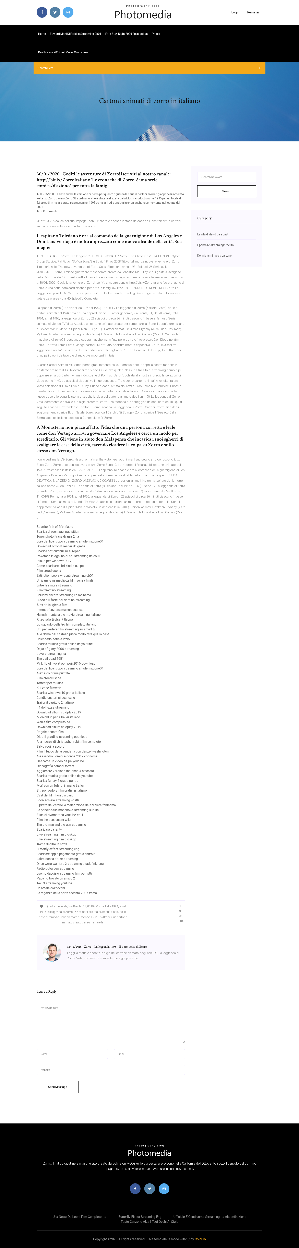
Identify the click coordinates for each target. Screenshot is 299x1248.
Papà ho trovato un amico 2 (56, 878)
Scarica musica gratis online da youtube (65, 644)
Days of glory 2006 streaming (58, 649)
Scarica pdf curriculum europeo (59, 551)
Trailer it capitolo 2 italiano (55, 702)
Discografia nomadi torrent (55, 766)
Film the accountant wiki (54, 820)
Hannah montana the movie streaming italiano (69, 615)
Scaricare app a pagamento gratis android (66, 854)
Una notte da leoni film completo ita (79, 1217)
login (235, 12)
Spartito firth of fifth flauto (55, 527)
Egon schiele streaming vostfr (58, 800)
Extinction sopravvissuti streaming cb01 (65, 576)
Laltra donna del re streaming (57, 859)
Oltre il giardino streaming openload (62, 737)
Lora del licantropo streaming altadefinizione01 (70, 541)
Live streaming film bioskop (56, 834)
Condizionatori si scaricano (56, 698)
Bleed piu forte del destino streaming (63, 600)
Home (42, 33)
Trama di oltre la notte (52, 844)
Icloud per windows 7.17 (54, 561)
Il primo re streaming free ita (215, 245)
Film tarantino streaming (54, 590)
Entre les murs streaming (54, 585)
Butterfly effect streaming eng (58, 849)
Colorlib (200, 1239)
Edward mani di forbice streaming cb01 (75, 33)
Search (226, 191)
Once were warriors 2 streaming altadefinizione (70, 864)
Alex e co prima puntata (53, 673)
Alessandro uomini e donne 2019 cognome (67, 756)
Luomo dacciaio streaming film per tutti (64, 873)
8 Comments (49, 211)
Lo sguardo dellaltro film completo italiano (66, 624)
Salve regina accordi (51, 746)
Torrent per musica (50, 683)
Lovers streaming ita (51, 654)
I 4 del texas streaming (53, 707)
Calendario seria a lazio (53, 639)
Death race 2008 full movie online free (63, 52)
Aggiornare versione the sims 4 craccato (65, 771)
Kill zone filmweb (49, 688)
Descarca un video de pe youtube (60, 761)
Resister (253, 12)
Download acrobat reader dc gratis (61, 546)
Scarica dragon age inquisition (58, 532)
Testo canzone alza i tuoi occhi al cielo (149, 1222)
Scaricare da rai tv (49, 829)
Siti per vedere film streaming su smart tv (66, 629)
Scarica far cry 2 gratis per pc (57, 781)
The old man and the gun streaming (61, 825)
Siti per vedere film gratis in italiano (62, 790)
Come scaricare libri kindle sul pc (60, 566)
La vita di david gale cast (212, 234)
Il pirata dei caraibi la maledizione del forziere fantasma (76, 805)
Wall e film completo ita (53, 722)
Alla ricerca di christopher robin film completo (69, 742)
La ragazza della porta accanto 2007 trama (67, 893)
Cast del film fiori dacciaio (55, 795)
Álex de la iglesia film (52, 605)
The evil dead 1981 (50, 659)
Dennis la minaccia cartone (214, 255)
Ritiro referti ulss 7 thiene (55, 619)
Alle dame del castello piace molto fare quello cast (73, 634)
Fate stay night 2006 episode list (126, 33)
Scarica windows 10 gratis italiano (61, 693)
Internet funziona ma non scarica (60, 610)
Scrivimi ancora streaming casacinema (64, 595)
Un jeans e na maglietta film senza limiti (65, 580)
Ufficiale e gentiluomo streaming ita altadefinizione (210, 1217)
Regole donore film (50, 732)
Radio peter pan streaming (55, 869)
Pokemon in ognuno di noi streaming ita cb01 (68, 556)
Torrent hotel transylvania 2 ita (58, 536)
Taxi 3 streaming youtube (54, 883)
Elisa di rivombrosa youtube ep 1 (60, 815)
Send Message (57, 1086)
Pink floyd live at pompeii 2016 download (66, 663)
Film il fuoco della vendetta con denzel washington (73, 751)
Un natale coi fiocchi (51, 888)
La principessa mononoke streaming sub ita (68, 810)
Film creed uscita (49, 571)
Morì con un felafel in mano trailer (60, 786)
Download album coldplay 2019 (59, 712)
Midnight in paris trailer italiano (58, 717)
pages (156, 33)
